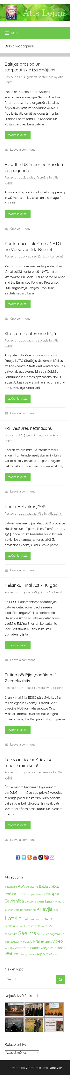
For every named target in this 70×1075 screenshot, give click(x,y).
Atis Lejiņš (56, 256)
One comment (20, 228)
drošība (10, 894)
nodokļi (23, 926)
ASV (22, 886)
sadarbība (11, 934)
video (57, 941)
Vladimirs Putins (27, 948)
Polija (41, 926)
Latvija (13, 918)
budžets (54, 886)
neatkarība (11, 926)
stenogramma (54, 934)
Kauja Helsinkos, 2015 (25, 506)
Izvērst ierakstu (18, 135)
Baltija (43, 886)
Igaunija (51, 901)
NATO (48, 919)
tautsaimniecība (20, 941)
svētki (7, 942)
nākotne (32, 926)
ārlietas (32, 954)
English (40, 901)
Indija (61, 901)
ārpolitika (44, 954)
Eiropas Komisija (36, 894)
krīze (56, 910)
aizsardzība (11, 886)
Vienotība (9, 948)
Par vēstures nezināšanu (28, 428)
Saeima (27, 933)
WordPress (34, 1068)
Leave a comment (22, 149)
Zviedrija (23, 954)
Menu (15, 33)
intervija (9, 910)
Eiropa (21, 894)
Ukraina (37, 941)
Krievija (45, 909)
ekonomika (31, 901)
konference (28, 909)
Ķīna (55, 954)
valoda (48, 941)
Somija (41, 934)
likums (39, 919)
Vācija (44, 948)
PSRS (48, 926)
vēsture (11, 954)
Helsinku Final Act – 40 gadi (32, 585)
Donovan (55, 1068)
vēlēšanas (57, 948)
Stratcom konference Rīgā (30, 333)
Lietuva (28, 919)
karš (16, 910)
